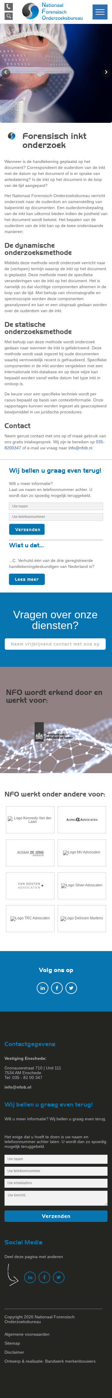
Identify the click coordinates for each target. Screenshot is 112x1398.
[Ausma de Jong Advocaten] (30, 852)
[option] (56, 73)
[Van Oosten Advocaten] (30, 885)
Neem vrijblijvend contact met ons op (55, 644)
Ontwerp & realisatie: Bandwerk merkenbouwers (50, 1361)
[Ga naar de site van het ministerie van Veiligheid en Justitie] (56, 735)
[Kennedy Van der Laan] (30, 819)
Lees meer (27, 579)
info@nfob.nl (80, 447)
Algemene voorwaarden (27, 1334)
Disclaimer (14, 1352)
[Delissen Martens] (82, 918)
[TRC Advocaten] (30, 918)
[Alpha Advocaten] (82, 819)
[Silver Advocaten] (82, 885)
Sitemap (12, 1343)
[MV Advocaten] (82, 852)
